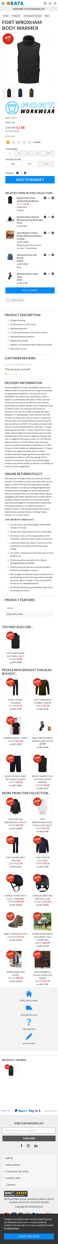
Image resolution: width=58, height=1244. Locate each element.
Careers (11, 1184)
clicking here (13, 1228)
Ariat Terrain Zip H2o (15, 934)
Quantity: (10, 173)
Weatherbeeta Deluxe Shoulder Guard (42, 975)
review (36, 142)
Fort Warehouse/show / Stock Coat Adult (42, 822)
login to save (17, 300)
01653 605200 (41, 1202)
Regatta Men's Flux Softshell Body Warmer (42, 779)
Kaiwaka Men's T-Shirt (16, 738)
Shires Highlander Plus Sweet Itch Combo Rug (42, 937)
